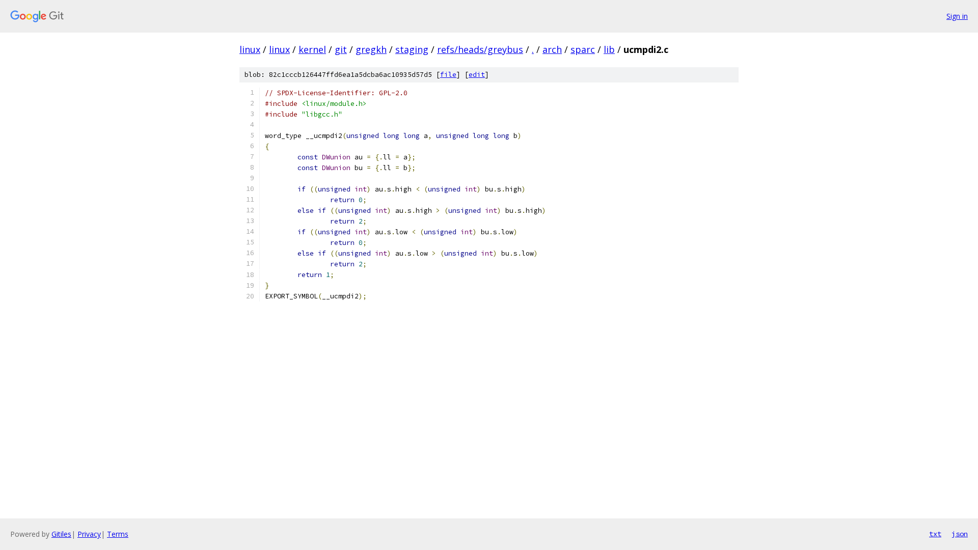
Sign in (957, 16)
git (341, 49)
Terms (117, 534)
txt (935, 533)
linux (249, 49)
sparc (582, 49)
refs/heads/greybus (480, 49)
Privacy (89, 534)
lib (609, 49)
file (448, 74)
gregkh (371, 49)
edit (477, 74)
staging (411, 49)
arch (552, 49)
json (960, 533)
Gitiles (61, 534)
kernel (312, 49)
